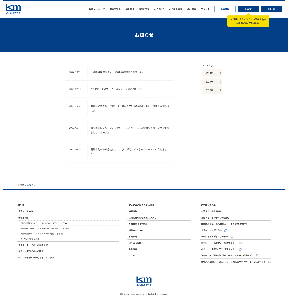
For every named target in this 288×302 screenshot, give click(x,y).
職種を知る (115, 9)
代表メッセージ (97, 9)
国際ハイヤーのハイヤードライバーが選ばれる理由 (45, 228)
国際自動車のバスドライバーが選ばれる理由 (42, 233)
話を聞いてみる (208, 204)
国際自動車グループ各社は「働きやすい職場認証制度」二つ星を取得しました (130, 108)
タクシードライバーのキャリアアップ (36, 257)
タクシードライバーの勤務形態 (33, 244)
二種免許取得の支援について (142, 217)
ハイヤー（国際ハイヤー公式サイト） (219, 249)
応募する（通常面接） (211, 211)
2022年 (209, 90)
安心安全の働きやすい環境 (141, 204)
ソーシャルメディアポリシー (214, 236)
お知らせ (133, 236)
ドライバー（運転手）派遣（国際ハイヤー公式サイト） (227, 255)
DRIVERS (144, 9)
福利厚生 (130, 9)
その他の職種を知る (30, 238)
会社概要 (191, 9)
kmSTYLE (159, 9)
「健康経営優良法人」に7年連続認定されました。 (117, 72)
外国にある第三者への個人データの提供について (224, 223)
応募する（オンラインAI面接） (215, 217)
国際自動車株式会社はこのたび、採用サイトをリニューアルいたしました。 (128, 152)
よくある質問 (175, 9)
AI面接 (248, 8)
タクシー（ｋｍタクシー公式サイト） (219, 242)
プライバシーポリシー (211, 230)
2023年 (209, 81)
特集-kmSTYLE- (136, 230)
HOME (21, 204)
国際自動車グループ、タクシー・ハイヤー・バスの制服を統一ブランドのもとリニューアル (130, 130)
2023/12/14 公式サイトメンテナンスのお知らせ (116, 89)
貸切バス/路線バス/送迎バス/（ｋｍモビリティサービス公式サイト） (233, 261)
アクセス (205, 9)
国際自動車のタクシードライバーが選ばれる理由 (44, 223)
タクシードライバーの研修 (31, 251)
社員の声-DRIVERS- (138, 223)
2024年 (209, 73)
